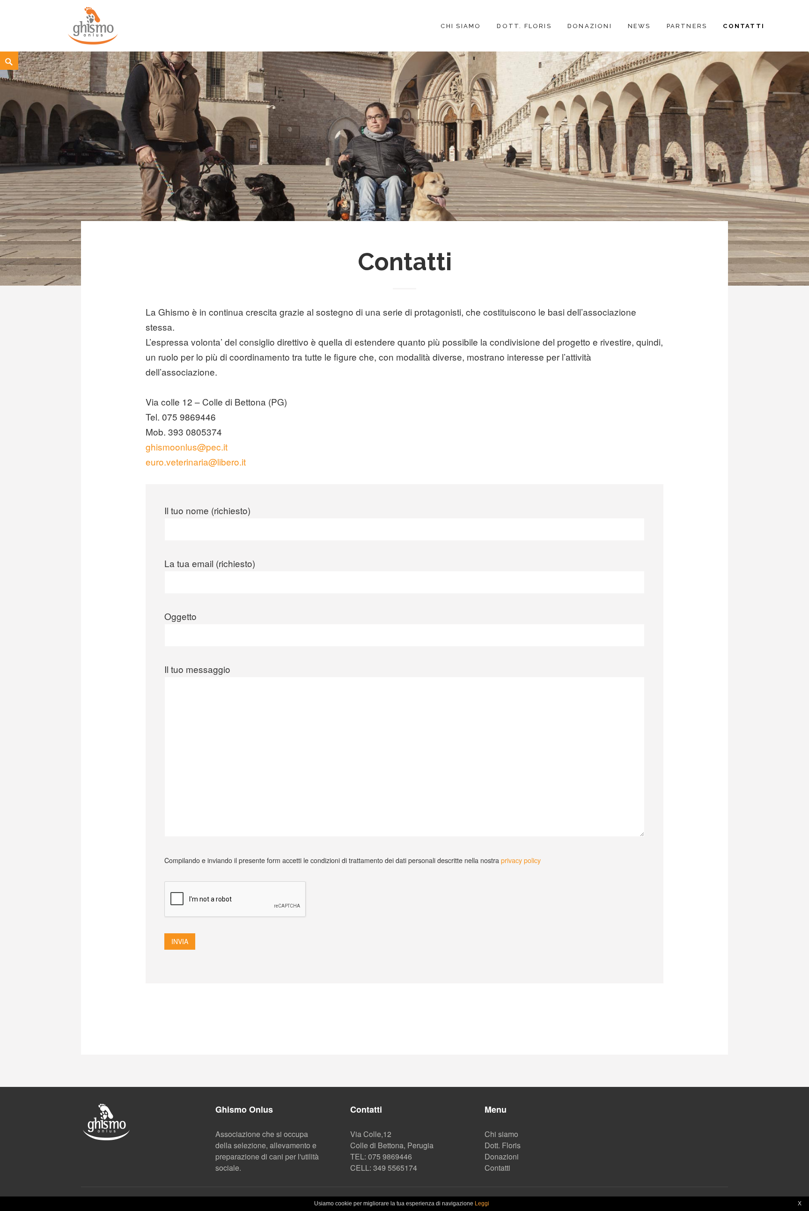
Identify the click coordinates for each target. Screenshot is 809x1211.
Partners (687, 26)
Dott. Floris (524, 26)
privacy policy (521, 860)
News (639, 26)
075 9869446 (390, 1156)
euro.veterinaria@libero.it (196, 461)
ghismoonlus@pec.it (187, 446)
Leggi (482, 1203)
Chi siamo (461, 26)
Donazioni (589, 26)
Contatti (744, 26)
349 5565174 (395, 1167)
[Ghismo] (92, 24)
